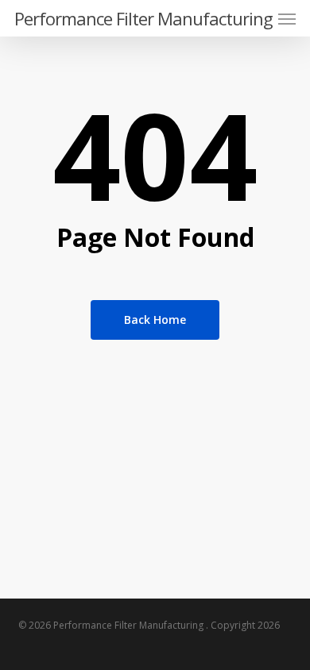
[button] (287, 18)
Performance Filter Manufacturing (143, 18)
